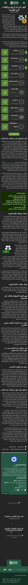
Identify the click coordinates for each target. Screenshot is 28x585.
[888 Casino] (21, 94)
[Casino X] (21, 103)
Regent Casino (13, 81)
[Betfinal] (21, 54)
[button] (23, 3)
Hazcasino (15, 66)
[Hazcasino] (21, 69)
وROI (4, 431)
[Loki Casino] (21, 119)
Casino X (15, 100)
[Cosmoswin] (21, 61)
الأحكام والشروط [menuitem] (10, 580)
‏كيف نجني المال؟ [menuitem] (5, 582)
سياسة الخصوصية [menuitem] (13, 578)
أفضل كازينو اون (21, 446)
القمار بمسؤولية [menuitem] (5, 578)
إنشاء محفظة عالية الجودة (19, 197)
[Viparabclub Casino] (21, 128)
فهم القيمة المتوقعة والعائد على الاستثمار (16, 200)
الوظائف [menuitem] (4, 580)
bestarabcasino (14, 12)
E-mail (15, 490)
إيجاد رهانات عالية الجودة (20, 199)
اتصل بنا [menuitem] (19, 578)
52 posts (22, 490)
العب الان (5, 52)
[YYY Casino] (21, 77)
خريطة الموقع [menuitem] (17, 580)
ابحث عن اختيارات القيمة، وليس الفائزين (16, 202)
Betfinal (15, 50)
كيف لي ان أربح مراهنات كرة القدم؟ (17, 449)
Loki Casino (14, 115)
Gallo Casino (14, 108)
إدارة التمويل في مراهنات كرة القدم (17, 195)
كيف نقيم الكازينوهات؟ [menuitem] (14, 582)
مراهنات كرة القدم (9, 162)
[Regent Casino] (21, 84)
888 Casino (14, 89)
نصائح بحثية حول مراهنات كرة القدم (17, 209)
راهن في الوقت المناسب (20, 207)
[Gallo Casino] (21, 111)
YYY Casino (14, 73)
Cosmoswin (14, 58)
